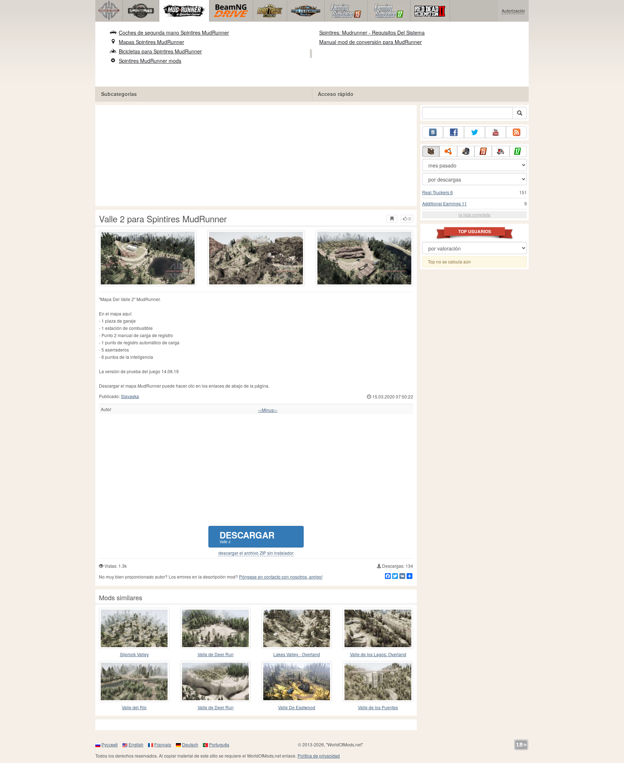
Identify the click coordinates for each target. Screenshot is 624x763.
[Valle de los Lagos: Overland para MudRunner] (378, 628)
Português (219, 744)
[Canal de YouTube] (495, 132)
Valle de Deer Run (216, 654)
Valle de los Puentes (378, 707)
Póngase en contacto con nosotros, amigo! (280, 577)
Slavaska (130, 396)
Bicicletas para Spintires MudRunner (160, 51)
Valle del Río (134, 707)
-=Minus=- (268, 410)
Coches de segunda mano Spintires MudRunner (174, 32)
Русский (109, 744)
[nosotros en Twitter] (474, 132)
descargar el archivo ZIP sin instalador (256, 553)
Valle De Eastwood (296, 707)
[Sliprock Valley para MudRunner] (134, 628)
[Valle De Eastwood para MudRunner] (296, 681)
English (136, 744)
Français (162, 744)
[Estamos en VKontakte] (432, 132)
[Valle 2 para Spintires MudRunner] (147, 258)
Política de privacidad (319, 756)
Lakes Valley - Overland (296, 654)
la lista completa (474, 215)
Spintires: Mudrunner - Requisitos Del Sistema (372, 32)
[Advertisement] (256, 155)
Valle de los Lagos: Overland (378, 654)
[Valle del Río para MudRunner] (134, 681)
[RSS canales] (516, 132)
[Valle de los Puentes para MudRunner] (378, 681)
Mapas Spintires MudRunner (151, 41)
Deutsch (190, 744)
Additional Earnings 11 (444, 203)
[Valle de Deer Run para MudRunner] (215, 628)
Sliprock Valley (134, 654)
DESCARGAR (247, 536)
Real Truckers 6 (437, 192)
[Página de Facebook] (453, 132)
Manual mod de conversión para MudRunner (370, 41)
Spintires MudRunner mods (150, 60)
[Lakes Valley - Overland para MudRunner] (296, 628)
